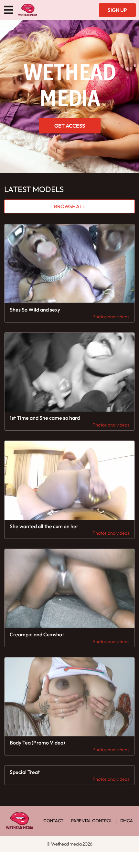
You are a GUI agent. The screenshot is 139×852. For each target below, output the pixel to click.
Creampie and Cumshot (37, 634)
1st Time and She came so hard (45, 418)
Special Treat (25, 772)
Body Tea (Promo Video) (37, 742)
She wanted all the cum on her (44, 526)
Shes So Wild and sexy (35, 309)
